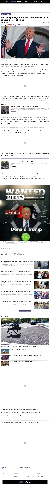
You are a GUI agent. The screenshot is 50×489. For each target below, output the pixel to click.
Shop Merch (16, 478)
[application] (25, 331)
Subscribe (16, 473)
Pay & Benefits (27, 1)
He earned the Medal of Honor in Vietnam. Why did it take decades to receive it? (19, 409)
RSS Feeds (16, 476)
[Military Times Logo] (15, 1)
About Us (39, 473)
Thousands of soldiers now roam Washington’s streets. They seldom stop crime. (19, 422)
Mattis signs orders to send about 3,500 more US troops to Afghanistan (26, 161)
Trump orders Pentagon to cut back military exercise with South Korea (21, 361)
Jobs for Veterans (40, 476)
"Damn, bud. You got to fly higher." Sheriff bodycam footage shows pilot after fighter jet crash (25, 355)
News (21, 1)
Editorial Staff (28, 478)
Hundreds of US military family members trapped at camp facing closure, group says (20, 412)
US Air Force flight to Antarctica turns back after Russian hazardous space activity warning (22, 415)
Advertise (27, 473)
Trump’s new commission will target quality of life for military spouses (17, 271)
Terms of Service (5, 474)
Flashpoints (32, 1)
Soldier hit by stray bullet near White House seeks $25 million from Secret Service (16, 302)
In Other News (5, 259)
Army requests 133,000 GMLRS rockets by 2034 (17, 349)
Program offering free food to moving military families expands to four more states (17, 292)
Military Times (6, 14)
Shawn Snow (5, 22)
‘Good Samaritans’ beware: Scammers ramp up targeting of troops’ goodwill (16, 282)
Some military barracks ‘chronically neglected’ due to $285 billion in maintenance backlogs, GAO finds (24, 419)
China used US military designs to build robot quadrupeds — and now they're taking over (19, 346)
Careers (38, 474)
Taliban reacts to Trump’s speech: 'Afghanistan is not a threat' (24, 106)
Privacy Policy (5, 473)
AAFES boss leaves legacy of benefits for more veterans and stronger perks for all (17, 261)
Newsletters (16, 474)
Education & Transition (40, 1)
